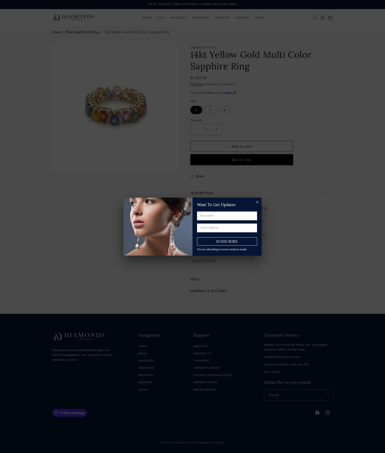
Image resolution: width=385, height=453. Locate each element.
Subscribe (227, 241)
